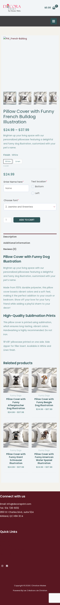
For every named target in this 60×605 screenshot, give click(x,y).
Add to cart (26, 219)
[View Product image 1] (9, 98)
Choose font (17, 200)
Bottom (39, 186)
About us (5, 541)
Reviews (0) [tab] (9, 249)
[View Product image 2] (25, 98)
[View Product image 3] (40, 98)
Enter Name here (16, 181)
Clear (6, 166)
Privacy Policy (7, 545)
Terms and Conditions (12, 549)
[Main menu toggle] (54, 21)
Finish (10, 155)
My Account (6, 553)
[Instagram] (2, 566)
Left (37, 193)
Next (55, 98)
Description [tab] (10, 236)
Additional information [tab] (16, 242)
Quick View (16, 390)
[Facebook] (7, 566)
